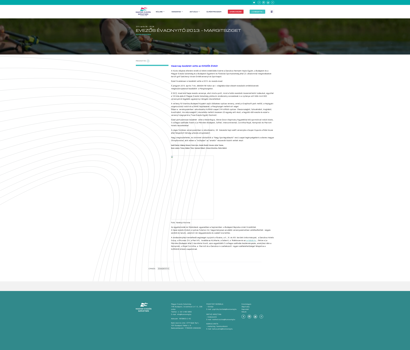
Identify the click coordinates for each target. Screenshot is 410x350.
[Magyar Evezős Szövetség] (143, 11)
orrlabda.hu (251, 240)
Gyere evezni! (236, 12)
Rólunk (159, 12)
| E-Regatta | (257, 12)
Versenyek (176, 12)
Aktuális (194, 12)
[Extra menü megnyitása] (272, 11)
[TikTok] (272, 2)
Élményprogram (214, 12)
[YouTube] (268, 2)
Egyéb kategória (143, 34)
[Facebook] (259, 2)
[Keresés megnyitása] (254, 2)
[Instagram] (263, 2)
